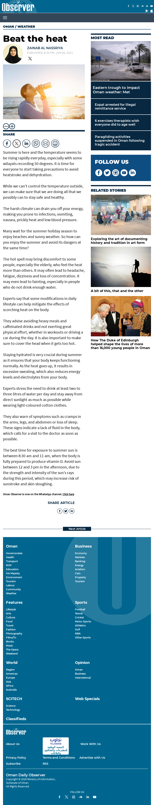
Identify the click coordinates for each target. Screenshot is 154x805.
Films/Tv (11, 637)
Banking (80, 561)
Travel (9, 625)
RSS (45, 763)
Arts (8, 613)
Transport (12, 561)
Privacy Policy (16, 757)
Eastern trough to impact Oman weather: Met (116, 89)
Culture (10, 617)
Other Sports (83, 637)
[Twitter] (133, 6)
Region (10, 669)
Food (9, 621)
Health (10, 557)
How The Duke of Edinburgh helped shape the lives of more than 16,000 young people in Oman (120, 344)
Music (9, 645)
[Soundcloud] (142, 6)
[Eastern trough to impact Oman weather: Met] (121, 61)
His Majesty (13, 573)
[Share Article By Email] (46, 142)
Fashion (11, 629)
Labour (10, 585)
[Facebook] (129, 6)
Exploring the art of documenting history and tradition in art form (119, 241)
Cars (77, 573)
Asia (8, 681)
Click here (68, 494)
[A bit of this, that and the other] (121, 267)
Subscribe (13, 763)
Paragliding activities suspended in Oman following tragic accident (120, 140)
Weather (11, 593)
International (83, 677)
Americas (11, 673)
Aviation (80, 569)
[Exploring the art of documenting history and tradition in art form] (121, 215)
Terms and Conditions (59, 757)
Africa (9, 685)
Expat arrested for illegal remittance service (115, 106)
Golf (77, 629)
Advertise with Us (92, 757)
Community (13, 589)
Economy (81, 553)
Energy (79, 565)
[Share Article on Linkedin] (26, 142)
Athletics (80, 625)
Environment (14, 577)
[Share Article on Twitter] (17, 142)
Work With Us (90, 744)
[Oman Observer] (17, 6)
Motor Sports (83, 621)
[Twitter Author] (30, 59)
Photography (14, 633)
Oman (8, 26)
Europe (10, 677)
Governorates (14, 553)
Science (10, 705)
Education (12, 569)
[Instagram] (138, 6)
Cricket (79, 617)
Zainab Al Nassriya (45, 48)
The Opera (12, 649)
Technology (13, 709)
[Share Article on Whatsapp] (36, 142)
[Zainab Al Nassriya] (13, 54)
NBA (78, 633)
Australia (11, 689)
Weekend (12, 653)
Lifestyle (11, 609)
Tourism (11, 581)
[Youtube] (152, 6)
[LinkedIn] (147, 6)
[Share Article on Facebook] (7, 142)
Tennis (79, 613)
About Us (12, 744)
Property (80, 577)
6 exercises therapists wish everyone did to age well (117, 122)
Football (80, 609)
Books (10, 641)
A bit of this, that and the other (117, 291)
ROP (9, 565)
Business (80, 673)
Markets (80, 557)
